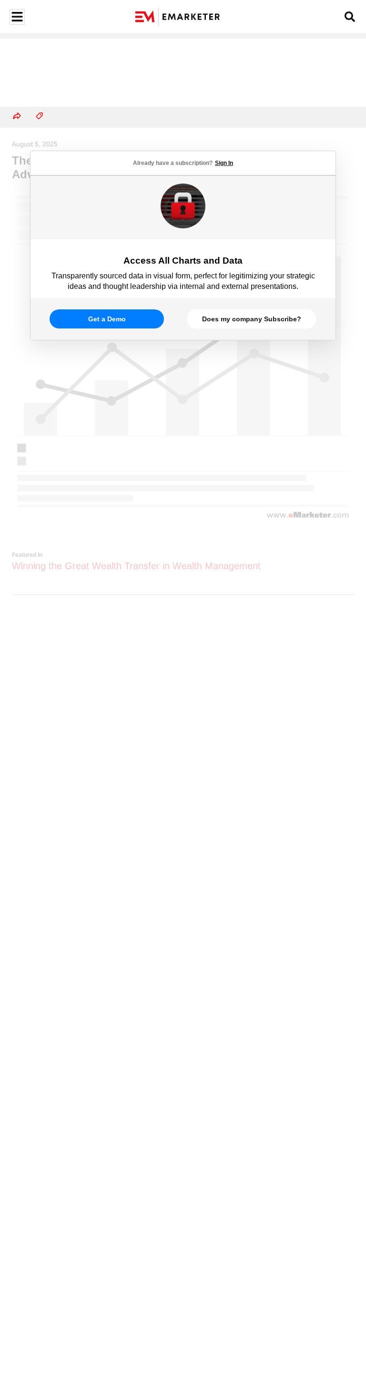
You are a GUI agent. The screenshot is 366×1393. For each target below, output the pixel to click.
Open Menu (16, 17)
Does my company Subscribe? (251, 319)
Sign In (224, 163)
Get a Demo (107, 319)
